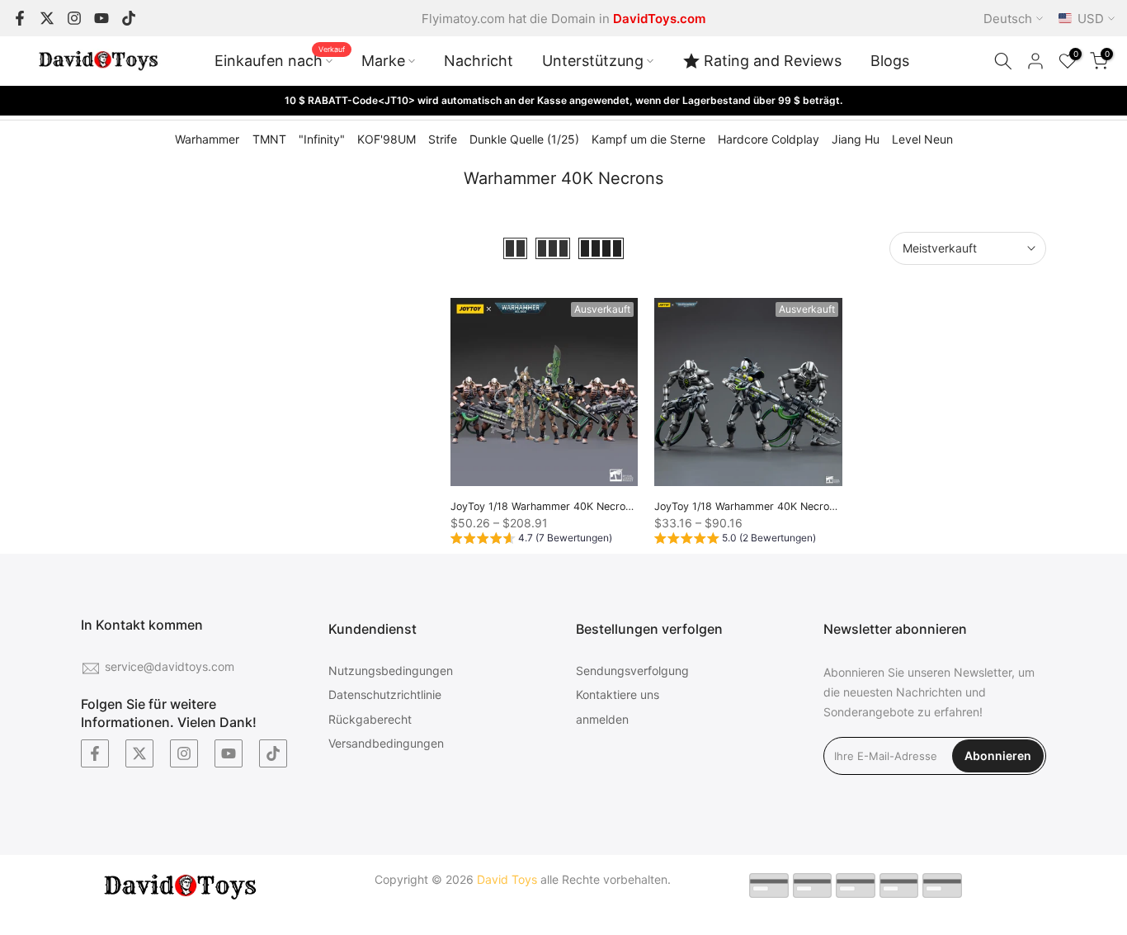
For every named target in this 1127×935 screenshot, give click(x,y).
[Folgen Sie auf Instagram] (74, 18)
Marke (383, 60)
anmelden (602, 719)
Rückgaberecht (370, 719)
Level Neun (922, 139)
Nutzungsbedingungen (390, 670)
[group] (531, 540)
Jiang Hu (855, 139)
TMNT (269, 139)
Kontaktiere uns (617, 694)
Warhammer (207, 139)
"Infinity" (322, 139)
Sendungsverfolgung (632, 670)
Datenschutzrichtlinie (384, 694)
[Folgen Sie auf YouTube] (101, 18)
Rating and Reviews (773, 60)
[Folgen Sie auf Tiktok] (128, 18)
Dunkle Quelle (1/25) (524, 139)
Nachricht (478, 60)
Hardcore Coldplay (768, 139)
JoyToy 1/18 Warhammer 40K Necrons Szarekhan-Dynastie (594, 506)
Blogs (889, 60)
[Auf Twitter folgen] (47, 18)
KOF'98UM (386, 139)
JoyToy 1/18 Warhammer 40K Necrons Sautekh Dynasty (790, 506)
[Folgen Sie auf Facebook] (19, 18)
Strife (442, 139)
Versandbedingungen (386, 743)
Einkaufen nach (280, 59)
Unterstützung (593, 60)
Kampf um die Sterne (648, 139)
